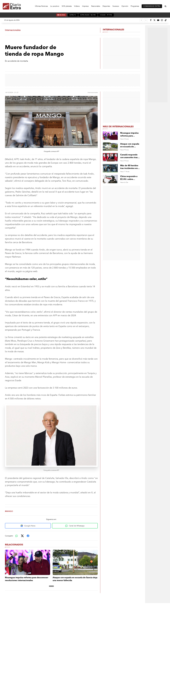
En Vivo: (62, 15)
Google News (29, 526)
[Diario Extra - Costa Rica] (11, 6)
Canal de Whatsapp (77, 526)
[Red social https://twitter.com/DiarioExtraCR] (154, 20)
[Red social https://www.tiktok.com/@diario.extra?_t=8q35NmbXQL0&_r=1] (166, 20)
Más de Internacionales (118, 126)
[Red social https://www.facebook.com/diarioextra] (151, 20)
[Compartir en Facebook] (28, 536)
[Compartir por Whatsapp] (16, 536)
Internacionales (113, 29)
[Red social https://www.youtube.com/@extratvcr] (158, 20)
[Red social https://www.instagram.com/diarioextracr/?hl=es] (162, 20)
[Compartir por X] (22, 536)
